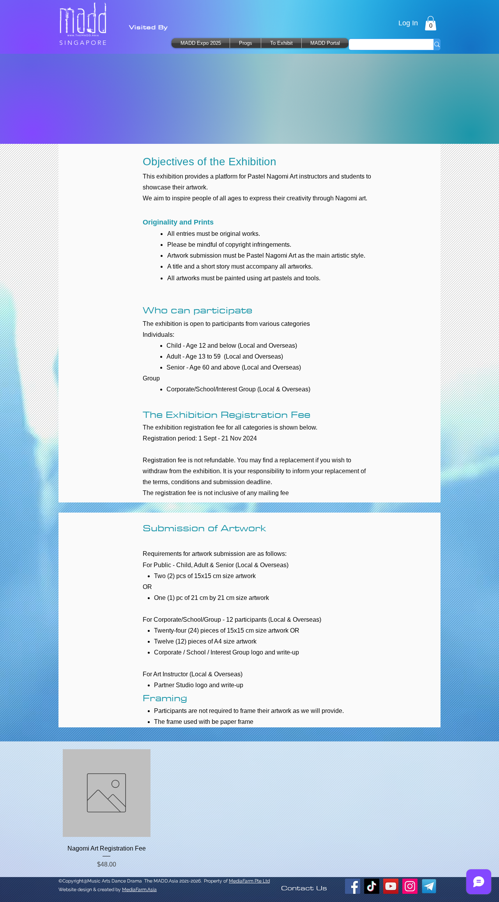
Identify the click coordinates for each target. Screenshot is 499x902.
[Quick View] (106, 793)
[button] (281, 43)
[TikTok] (371, 886)
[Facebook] (352, 886)
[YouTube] (390, 886)
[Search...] (437, 44)
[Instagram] (410, 886)
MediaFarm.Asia (139, 889)
